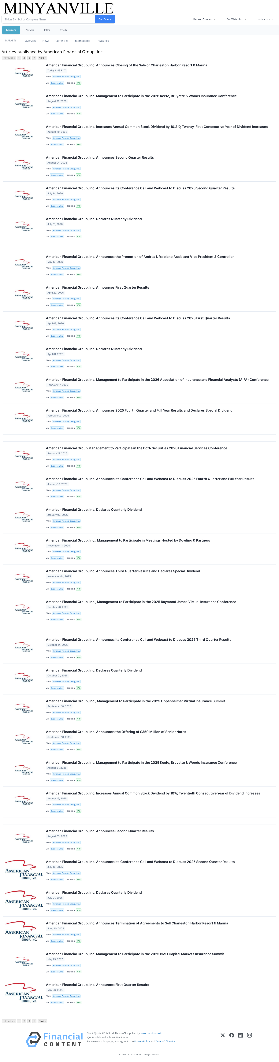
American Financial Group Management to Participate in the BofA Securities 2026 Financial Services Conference (136, 448)
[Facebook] (232, 1039)
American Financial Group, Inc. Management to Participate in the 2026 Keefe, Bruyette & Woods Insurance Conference (141, 96)
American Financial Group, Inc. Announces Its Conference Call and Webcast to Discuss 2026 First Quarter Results (138, 318)
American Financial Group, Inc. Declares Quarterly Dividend (94, 219)
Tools (63, 30)
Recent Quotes (202, 19)
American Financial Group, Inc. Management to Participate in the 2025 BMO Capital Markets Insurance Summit (135, 954)
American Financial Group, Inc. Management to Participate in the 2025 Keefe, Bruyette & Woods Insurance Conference (141, 762)
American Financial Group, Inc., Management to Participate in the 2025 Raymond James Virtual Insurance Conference (141, 602)
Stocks (30, 30)
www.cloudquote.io (151, 1033)
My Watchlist (235, 19)
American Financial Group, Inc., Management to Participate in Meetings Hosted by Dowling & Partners (128, 540)
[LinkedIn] (240, 1039)
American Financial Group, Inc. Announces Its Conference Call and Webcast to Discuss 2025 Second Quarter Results (140, 862)
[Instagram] (249, 1039)
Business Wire (57, 83)
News (45, 41)
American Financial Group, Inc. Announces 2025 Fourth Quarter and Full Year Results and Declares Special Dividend (139, 410)
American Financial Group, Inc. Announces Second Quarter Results (100, 157)
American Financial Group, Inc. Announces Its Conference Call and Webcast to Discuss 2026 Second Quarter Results (140, 188)
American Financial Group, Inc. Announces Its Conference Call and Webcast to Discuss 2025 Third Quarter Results (138, 640)
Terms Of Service (166, 1041)
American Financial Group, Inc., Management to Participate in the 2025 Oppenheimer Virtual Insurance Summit (135, 701)
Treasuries (102, 41)
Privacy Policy (142, 1041)
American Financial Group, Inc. (66, 77)
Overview (30, 41)
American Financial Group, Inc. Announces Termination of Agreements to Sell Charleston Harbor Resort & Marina (137, 923)
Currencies (61, 41)
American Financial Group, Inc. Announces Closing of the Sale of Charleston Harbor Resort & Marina (126, 65)
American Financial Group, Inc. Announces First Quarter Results (97, 287)
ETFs (47, 30)
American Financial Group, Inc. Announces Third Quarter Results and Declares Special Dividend (123, 571)
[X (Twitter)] (223, 1039)
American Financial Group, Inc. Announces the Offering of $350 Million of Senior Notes (116, 732)
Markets (11, 30)
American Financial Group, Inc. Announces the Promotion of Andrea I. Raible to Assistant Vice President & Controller (140, 257)
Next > (42, 57)
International (82, 41)
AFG (78, 83)
